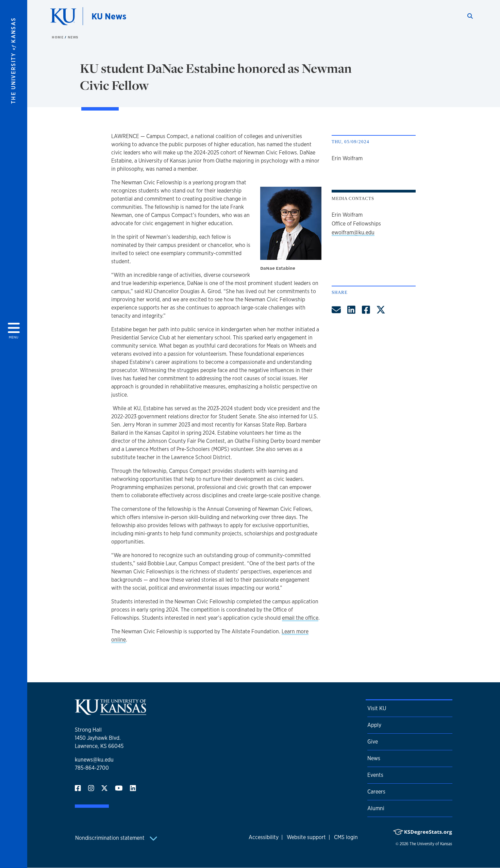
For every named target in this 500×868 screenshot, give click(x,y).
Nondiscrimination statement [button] (110, 837)
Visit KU (376, 708)
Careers (376, 791)
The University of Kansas (431, 844)
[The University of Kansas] (110, 712)
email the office (300, 617)
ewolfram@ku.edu (353, 232)
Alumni (375, 808)
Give (372, 741)
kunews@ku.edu (94, 759)
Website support (306, 837)
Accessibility (264, 837)
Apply (374, 725)
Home (58, 37)
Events (375, 775)
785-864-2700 (92, 767)
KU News (108, 16)
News (73, 37)
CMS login (346, 837)
